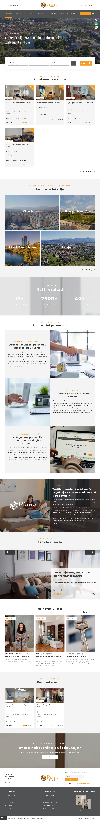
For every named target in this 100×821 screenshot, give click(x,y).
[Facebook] (10, 782)
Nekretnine (19, 13)
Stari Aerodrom (11, 805)
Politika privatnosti (81, 818)
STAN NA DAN (85, 13)
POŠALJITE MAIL (13, 5)
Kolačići (92, 818)
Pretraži (84, 63)
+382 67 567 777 (11, 776)
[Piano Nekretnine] (49, 5)
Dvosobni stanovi (50, 802)
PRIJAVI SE (72, 780)
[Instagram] (6, 782)
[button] (10, 552)
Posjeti (54, 523)
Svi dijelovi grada (14, 64)
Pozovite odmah (50, 757)
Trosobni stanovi (50, 805)
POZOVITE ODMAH (86, 5)
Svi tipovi (33, 64)
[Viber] (96, 20)
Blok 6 (11, 809)
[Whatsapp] (96, 23)
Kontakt (74, 13)
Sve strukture (55, 64)
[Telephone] (96, 27)
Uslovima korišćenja (83, 783)
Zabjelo (11, 799)
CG (93, 13)
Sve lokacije (87, 269)
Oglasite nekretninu (48, 13)
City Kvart (11, 795)
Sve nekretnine (86, 172)
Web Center (40, 818)
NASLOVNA (8, 13)
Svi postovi (88, 612)
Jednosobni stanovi (50, 799)
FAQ (67, 13)
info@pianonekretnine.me (15, 779)
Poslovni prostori (32, 13)
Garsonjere (50, 795)
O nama (61, 13)
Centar (11, 802)
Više (93, 594)
